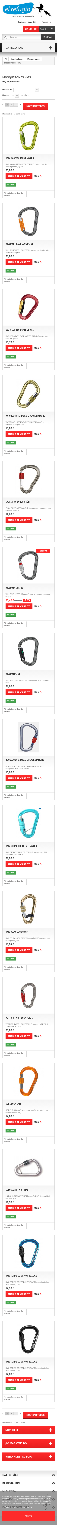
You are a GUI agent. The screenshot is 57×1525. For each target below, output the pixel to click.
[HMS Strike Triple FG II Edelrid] (28, 823)
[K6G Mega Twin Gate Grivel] (28, 307)
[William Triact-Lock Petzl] (28, 221)
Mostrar (5, 95)
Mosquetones (33, 59)
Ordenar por (7, 89)
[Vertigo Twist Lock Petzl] (28, 995)
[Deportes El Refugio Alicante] (27, 9)
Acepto (28, 1516)
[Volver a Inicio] (6, 59)
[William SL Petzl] (28, 565)
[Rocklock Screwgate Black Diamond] (28, 737)
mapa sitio (32, 22)
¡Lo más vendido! (16, 1443)
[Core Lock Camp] (28, 1081)
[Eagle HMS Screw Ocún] (28, 479)
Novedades (12, 1430)
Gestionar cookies (25, 1507)
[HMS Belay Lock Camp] (28, 909)
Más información (10, 1507)
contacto (22, 22)
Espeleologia (16, 59)
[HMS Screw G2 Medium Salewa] (28, 1253)
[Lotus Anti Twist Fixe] (28, 1167)
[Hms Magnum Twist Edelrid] (28, 135)
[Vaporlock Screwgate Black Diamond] (28, 393)
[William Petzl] (28, 651)
